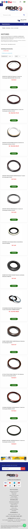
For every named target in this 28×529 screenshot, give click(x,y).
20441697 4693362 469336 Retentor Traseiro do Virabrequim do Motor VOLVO (12, 209)
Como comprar (14, 496)
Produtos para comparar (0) (7, 53)
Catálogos (14, 1)
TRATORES (8, 28)
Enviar (22, 468)
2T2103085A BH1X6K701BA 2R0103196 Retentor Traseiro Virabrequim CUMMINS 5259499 (12, 308)
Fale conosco (14, 492)
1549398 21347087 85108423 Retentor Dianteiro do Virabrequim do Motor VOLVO (13, 143)
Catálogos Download (14, 491)
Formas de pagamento (14, 503)
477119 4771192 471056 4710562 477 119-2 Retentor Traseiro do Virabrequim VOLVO (13, 375)
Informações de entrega (14, 501)
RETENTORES (6, 50)
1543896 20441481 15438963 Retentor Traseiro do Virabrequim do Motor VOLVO (12, 110)
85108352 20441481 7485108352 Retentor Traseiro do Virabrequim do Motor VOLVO (13, 441)
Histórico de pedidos (14, 509)
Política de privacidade (14, 495)
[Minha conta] (21, 1)
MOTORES (16, 28)
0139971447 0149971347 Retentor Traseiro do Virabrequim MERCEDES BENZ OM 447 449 (12, 77)
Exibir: (16, 56)
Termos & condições (14, 497)
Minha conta (14, 508)
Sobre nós (14, 494)
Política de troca (14, 504)
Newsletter (14, 510)
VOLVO (12, 28)
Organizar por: (4, 56)
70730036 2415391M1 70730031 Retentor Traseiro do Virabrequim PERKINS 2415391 (13, 408)
